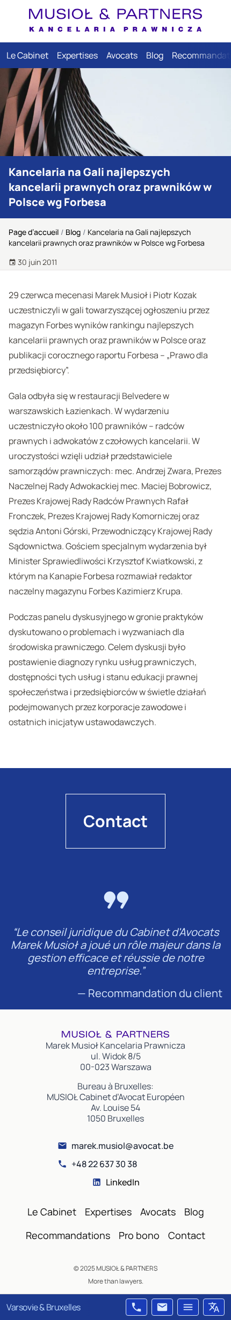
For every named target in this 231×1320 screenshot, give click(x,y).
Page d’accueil (34, 232)
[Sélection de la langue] (214, 1307)
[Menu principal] (188, 1307)
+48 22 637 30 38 (104, 1164)
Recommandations (68, 1235)
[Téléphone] (136, 1307)
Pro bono (139, 1235)
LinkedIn (123, 1182)
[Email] (162, 1307)
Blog (154, 55)
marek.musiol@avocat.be (122, 1146)
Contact (115, 821)
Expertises (77, 55)
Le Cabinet (27, 55)
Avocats (122, 55)
